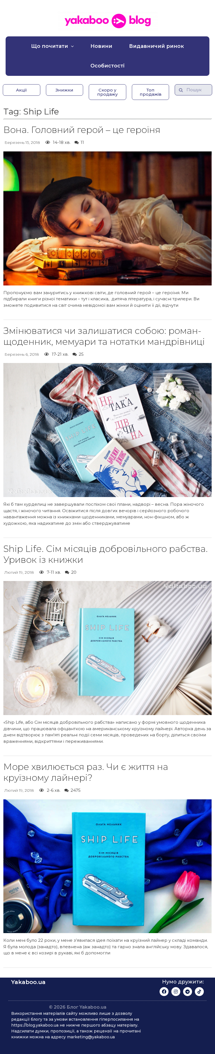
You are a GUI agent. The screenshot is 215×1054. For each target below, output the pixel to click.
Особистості (107, 66)
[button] (21, 90)
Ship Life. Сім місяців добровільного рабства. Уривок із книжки (105, 554)
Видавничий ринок (156, 46)
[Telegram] (187, 991)
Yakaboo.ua (28, 982)
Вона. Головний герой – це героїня (81, 129)
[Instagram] (175, 991)
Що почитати (49, 46)
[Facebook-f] (164, 991)
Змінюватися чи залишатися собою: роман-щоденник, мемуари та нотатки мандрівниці (104, 336)
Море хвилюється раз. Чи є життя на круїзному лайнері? (85, 772)
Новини (101, 46)
